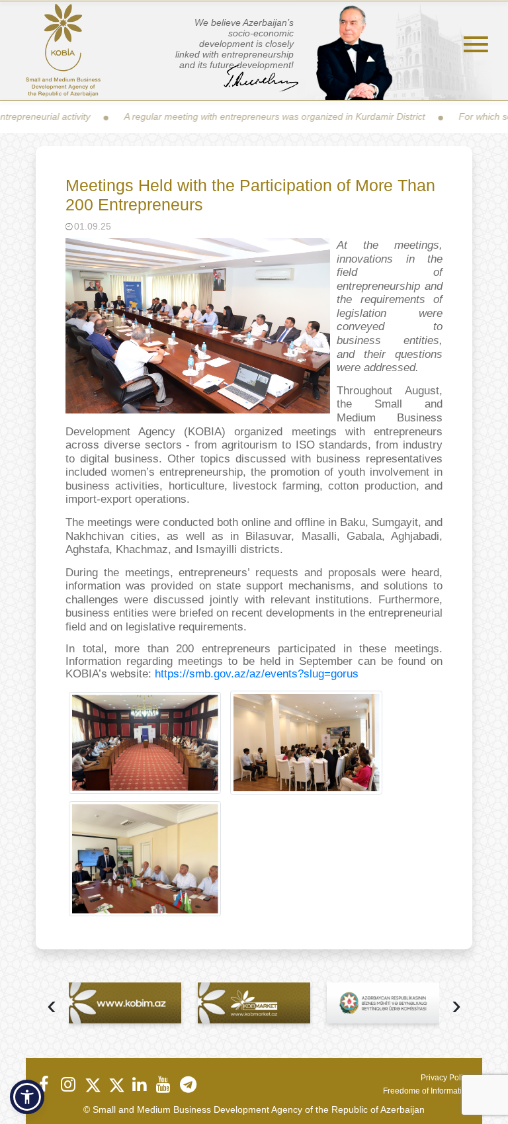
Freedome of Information (427, 1091)
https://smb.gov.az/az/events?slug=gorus (257, 674)
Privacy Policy (446, 1077)
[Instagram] (67, 1084)
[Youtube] (162, 1084)
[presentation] (51, 1006)
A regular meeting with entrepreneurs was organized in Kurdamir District (247, 116)
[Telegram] (186, 1084)
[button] (27, 1097)
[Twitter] (91, 1084)
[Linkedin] (139, 1084)
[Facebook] (43, 1084)
